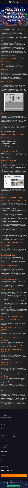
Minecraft (16, 21)
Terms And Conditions (5, 459)
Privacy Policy (9, 480)
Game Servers (4, 415)
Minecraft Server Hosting (18, 400)
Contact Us (3, 457)
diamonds (13, 342)
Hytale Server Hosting (5, 420)
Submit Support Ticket (5, 443)
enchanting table (4, 124)
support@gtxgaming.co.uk (14, 475)
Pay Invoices (3, 447)
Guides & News (10, 21)
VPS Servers (3, 424)
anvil (6, 292)
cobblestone (21, 154)
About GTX (3, 455)
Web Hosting (3, 426)
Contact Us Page (4, 445)
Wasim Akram (18, 20)
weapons (11, 117)
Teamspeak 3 (3, 431)
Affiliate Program (4, 466)
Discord (2, 464)
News (20, 21)
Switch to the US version (13, 486)
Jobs (2, 462)
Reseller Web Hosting (5, 428)
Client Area (3, 438)
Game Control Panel (5, 441)
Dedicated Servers (4, 422)
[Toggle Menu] (17, 2)
